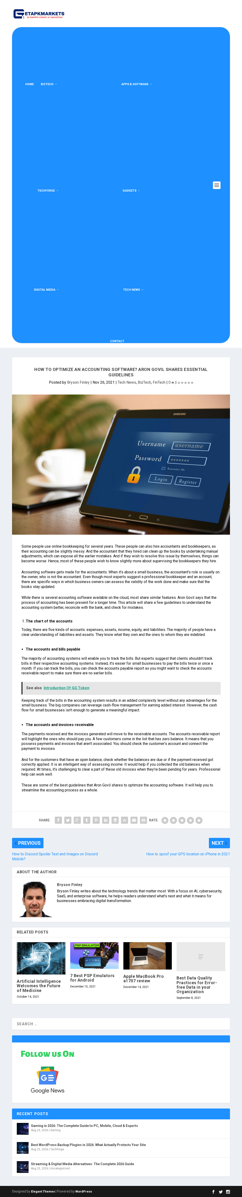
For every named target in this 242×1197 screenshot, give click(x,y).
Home (29, 84)
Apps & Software (134, 84)
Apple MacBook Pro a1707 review (143, 978)
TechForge (46, 190)
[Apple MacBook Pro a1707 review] (147, 956)
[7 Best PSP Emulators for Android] (94, 955)
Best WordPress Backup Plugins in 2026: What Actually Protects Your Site (88, 1145)
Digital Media (44, 289)
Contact (117, 341)
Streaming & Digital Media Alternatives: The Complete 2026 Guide (82, 1164)
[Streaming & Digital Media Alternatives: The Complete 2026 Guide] (23, 1167)
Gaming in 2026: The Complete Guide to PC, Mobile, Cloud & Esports (84, 1126)
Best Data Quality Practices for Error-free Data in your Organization (197, 984)
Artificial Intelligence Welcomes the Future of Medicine (39, 986)
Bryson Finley (78, 382)
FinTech (159, 382)
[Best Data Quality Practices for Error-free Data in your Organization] (201, 956)
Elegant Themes (43, 1191)
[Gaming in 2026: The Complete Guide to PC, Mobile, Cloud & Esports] (23, 1129)
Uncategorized (60, 1168)
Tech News (131, 289)
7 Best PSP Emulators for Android (92, 978)
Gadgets (129, 190)
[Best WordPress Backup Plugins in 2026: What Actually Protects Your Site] (23, 1148)
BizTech (47, 84)
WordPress (83, 1191)
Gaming (55, 1130)
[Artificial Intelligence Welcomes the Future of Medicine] (41, 958)
